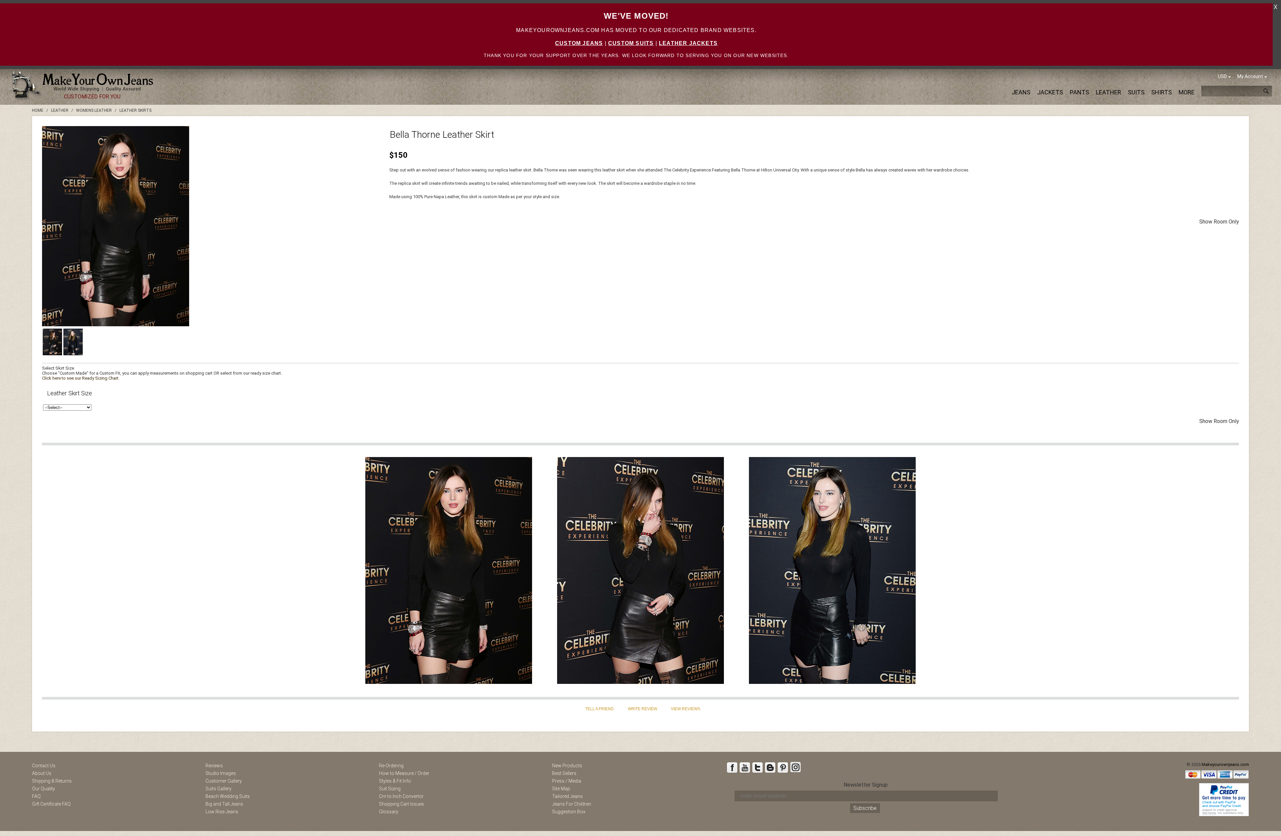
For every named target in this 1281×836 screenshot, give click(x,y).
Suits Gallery (218, 788)
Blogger (770, 767)
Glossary (388, 811)
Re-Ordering (391, 765)
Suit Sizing (390, 788)
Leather (1108, 92)
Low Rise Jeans (221, 811)
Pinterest (782, 767)
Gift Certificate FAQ (51, 804)
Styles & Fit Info (395, 781)
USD (1222, 76)
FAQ (36, 796)
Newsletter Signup (866, 785)
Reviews (214, 765)
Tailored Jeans (567, 796)
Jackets (1050, 92)
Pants (1079, 92)
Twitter (757, 767)
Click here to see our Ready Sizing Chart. (80, 378)
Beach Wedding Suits (227, 796)
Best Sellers (564, 773)
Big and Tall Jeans (224, 804)
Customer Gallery (223, 781)
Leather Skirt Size (69, 393)
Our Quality (43, 788)
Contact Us (43, 765)
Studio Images (220, 773)
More (1187, 92)
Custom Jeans (579, 43)
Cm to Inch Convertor (401, 796)
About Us (41, 773)
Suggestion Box (568, 811)
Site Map (561, 788)
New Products (567, 765)
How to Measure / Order (404, 773)
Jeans (1021, 92)
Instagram (795, 767)
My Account (1250, 76)
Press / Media (566, 781)
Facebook (732, 767)
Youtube (744, 767)
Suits (1136, 92)
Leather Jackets (688, 43)
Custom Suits (631, 43)
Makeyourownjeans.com (1225, 764)
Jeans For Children (571, 804)
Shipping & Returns (52, 781)
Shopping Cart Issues (401, 804)
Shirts (1161, 92)
